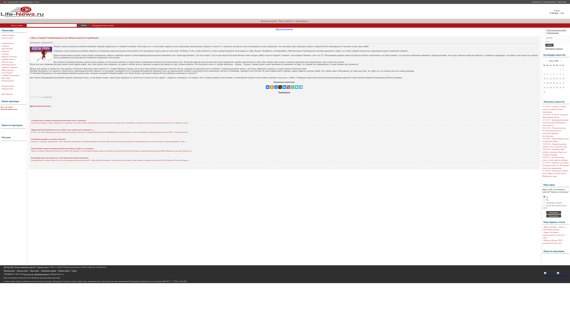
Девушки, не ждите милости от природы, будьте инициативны (554, 109)
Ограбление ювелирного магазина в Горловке (48, 139)
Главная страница (8, 35)
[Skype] (297, 87)
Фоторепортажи (301, 21)
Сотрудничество (537, 2)
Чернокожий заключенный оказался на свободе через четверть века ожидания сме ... (63, 130)
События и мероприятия (10, 75)
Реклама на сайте (8, 86)
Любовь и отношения (9, 67)
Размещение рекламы (549, 2)
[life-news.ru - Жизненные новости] (22, 17)
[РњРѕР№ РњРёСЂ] (276, 87)
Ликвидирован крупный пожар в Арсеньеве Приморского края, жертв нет (555, 122)
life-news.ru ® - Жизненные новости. (36, 274)
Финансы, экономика (9, 56)
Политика (5, 54)
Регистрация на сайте (556, 30)
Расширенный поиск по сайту (103, 25)
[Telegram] (301, 87)
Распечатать (284, 92)
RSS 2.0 (37, 2)
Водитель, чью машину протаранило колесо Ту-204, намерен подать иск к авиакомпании (556, 165)
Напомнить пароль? (554, 48)
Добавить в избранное (26, 2)
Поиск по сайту (22, 270)
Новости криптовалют (9, 109)
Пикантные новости (9, 64)
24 (544, 87)
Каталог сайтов (63, 270)
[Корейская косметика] (284, 29)
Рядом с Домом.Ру (286, 21)
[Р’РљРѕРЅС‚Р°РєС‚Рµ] (267, 87)
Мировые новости (8, 59)
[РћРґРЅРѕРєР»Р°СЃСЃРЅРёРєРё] (272, 87)
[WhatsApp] (292, 87)
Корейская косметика (269, 21)
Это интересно (7, 72)
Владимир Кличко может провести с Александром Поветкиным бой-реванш (59, 158)
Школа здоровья (8, 70)
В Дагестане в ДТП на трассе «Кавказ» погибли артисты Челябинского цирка (555, 173)
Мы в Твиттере (7, 94)
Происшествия (7, 48)
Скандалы (5, 46)
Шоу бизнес (6, 78)
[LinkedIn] (284, 87)
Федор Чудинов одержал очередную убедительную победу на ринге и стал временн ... (63, 148)
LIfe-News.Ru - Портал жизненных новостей (19, 267)
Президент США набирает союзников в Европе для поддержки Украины (555, 152)
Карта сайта (34, 270)
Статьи (74, 270)
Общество (5, 51)
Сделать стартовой (13, 2)
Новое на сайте (7, 38)
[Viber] (288, 87)
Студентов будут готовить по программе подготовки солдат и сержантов (58, 120)
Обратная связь (561, 2)
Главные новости (8, 43)
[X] (280, 87)
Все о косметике (7, 107)
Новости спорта (8, 62)
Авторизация (553, 32)
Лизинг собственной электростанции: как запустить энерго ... (553, 235)
